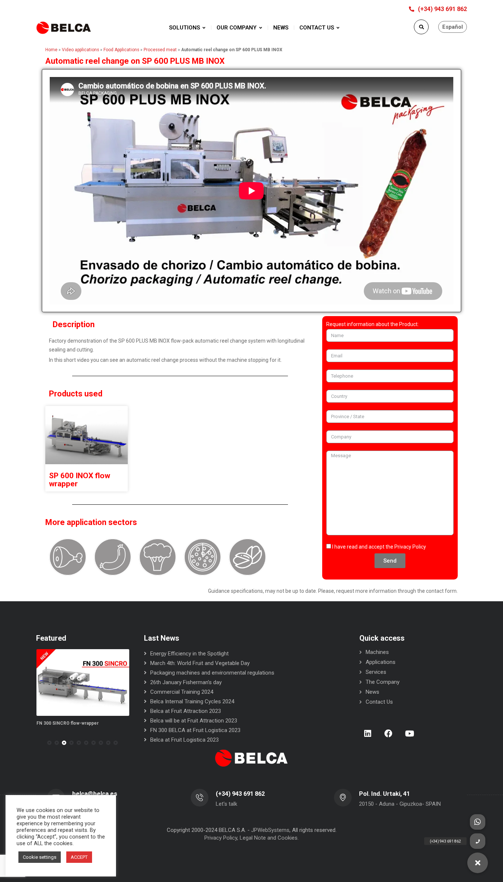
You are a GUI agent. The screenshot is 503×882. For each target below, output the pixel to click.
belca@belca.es (94, 793)
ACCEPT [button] (79, 857)
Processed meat (160, 49)
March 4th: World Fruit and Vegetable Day (200, 663)
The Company (383, 682)
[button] (49, 743)
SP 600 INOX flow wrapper (79, 479)
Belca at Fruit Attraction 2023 (185, 711)
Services (376, 672)
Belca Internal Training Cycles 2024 (192, 701)
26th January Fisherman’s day (186, 682)
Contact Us (379, 702)
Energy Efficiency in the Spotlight (189, 653)
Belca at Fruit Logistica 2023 (184, 739)
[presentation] (39, 742)
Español (452, 27)
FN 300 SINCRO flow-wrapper (67, 723)
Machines (377, 652)
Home (51, 49)
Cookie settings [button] (39, 857)
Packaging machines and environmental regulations (212, 672)
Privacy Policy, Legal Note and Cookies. (251, 837)
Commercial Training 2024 (181, 692)
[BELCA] (63, 28)
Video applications (80, 49)
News (372, 692)
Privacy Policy (410, 547)
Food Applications (121, 49)
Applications (380, 662)
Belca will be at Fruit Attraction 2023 (193, 720)
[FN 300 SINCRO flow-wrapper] (83, 682)
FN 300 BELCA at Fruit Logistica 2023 (195, 730)
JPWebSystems (270, 830)
